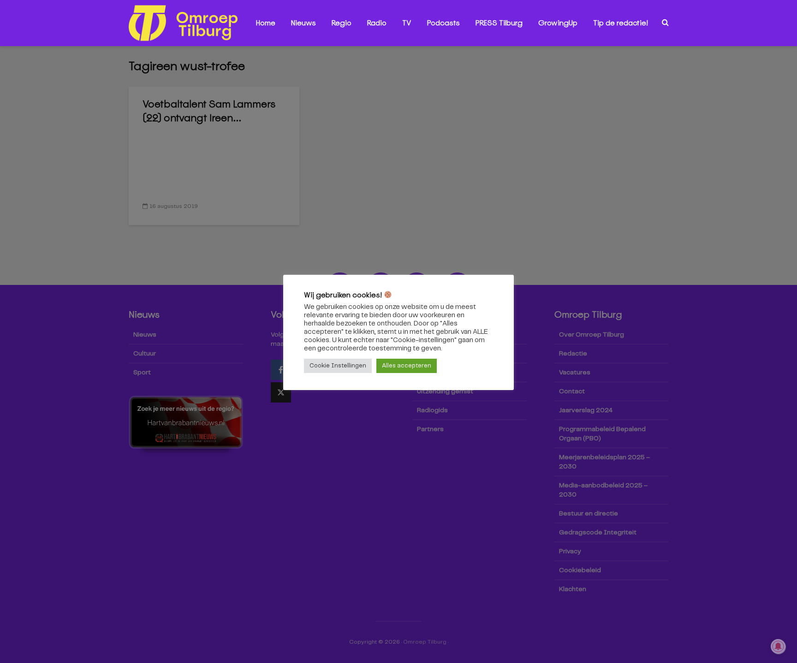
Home (265, 23)
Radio (377, 23)
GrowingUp (557, 23)
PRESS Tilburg (499, 23)
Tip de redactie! (620, 23)
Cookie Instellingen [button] (337, 366)
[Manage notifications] (778, 646)
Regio (341, 23)
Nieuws (303, 23)
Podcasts (443, 23)
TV (406, 23)
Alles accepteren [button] (406, 366)
